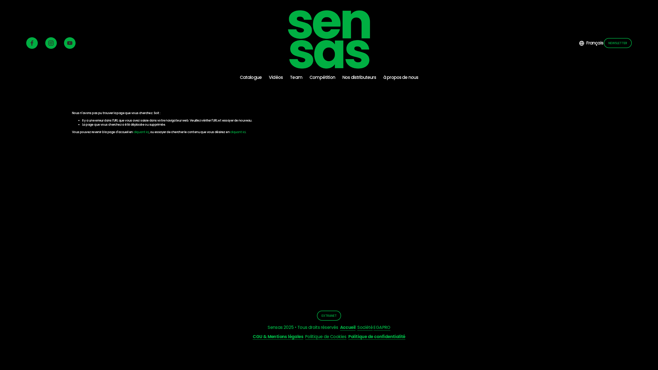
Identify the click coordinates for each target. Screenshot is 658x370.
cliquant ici (141, 132)
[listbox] (591, 43)
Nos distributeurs (359, 77)
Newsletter (617, 43)
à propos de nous (400, 77)
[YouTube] (70, 43)
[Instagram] (51, 43)
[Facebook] (32, 43)
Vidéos (276, 77)
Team (296, 77)
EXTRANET (329, 315)
